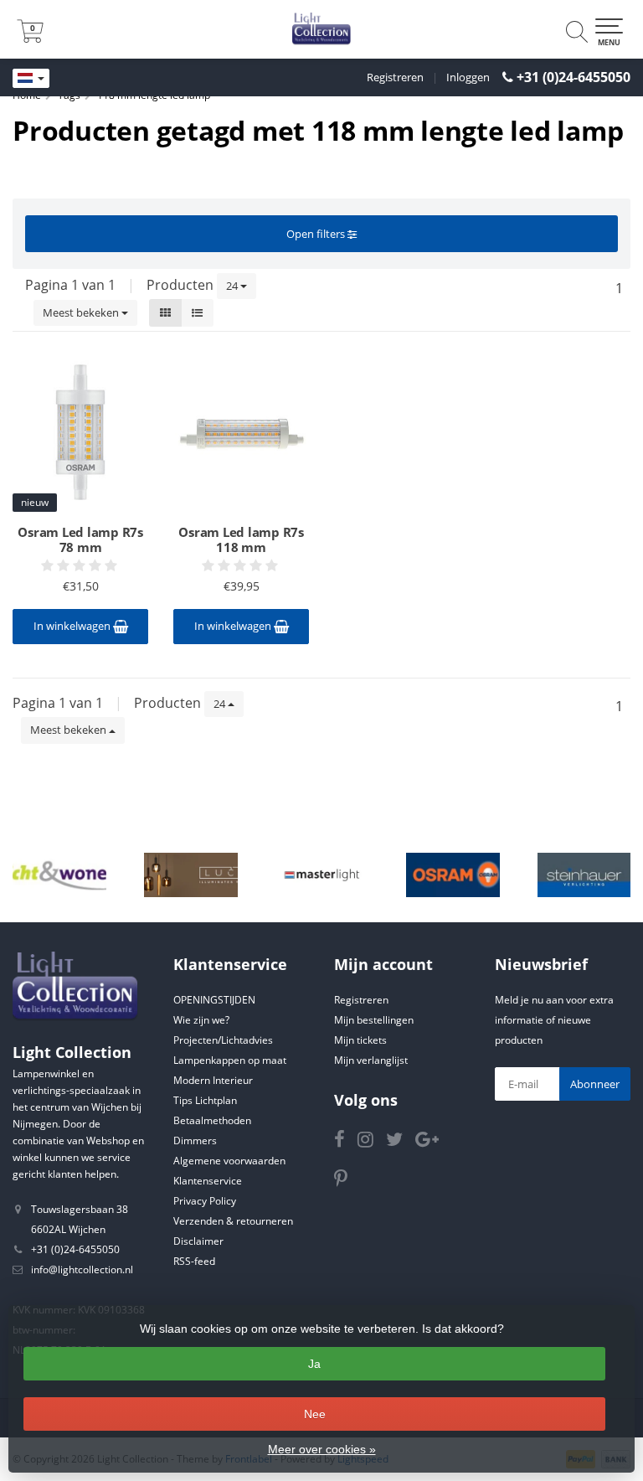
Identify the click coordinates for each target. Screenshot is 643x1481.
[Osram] (453, 875)
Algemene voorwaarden (229, 1160)
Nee (315, 1414)
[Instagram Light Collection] (372, 1142)
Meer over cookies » (322, 1449)
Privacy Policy (204, 1201)
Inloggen (468, 77)
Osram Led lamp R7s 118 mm (241, 539)
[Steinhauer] (584, 875)
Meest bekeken (82, 312)
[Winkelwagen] (30, 37)
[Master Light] (322, 875)
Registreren (395, 77)
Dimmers (195, 1140)
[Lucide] (191, 875)
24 (233, 285)
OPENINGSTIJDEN (214, 1000)
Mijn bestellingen (374, 1020)
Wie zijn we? (201, 1020)
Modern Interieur (213, 1080)
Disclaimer (198, 1241)
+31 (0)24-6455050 (573, 77)
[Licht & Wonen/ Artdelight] (59, 875)
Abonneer (595, 1083)
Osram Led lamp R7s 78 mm (80, 539)
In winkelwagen (73, 625)
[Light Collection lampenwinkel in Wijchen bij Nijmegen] (321, 29)
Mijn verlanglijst (371, 1060)
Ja (314, 1363)
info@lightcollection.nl (82, 1269)
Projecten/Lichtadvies (223, 1040)
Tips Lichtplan (205, 1100)
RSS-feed (194, 1261)
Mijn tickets (360, 1040)
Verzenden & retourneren (233, 1221)
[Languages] (31, 79)
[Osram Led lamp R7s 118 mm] (241, 432)
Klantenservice (207, 1181)
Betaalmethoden (212, 1120)
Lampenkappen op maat (229, 1060)
